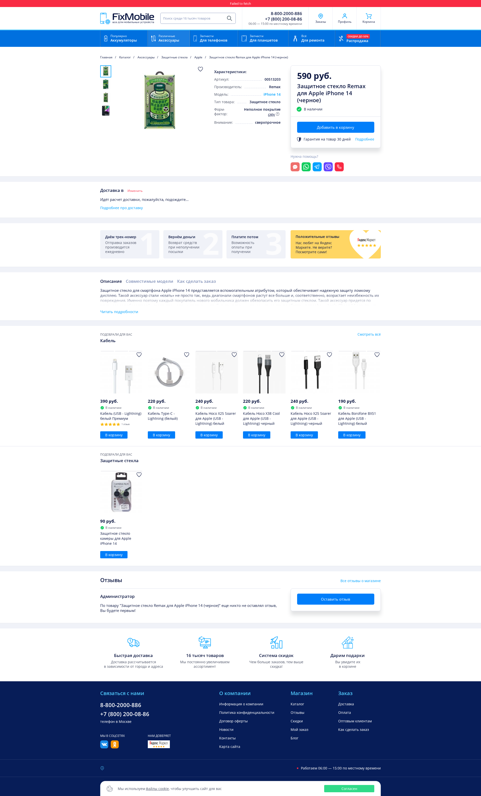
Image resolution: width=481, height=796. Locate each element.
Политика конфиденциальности (246, 712)
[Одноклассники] (115, 746)
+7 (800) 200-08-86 (283, 19)
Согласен (349, 788)
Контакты (373, 3)
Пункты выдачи (286, 3)
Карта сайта (229, 746)
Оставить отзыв (335, 599)
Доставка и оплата (316, 3)
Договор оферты (233, 721)
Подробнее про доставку (121, 208)
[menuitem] (105, 71)
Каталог (297, 704)
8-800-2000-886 (286, 13)
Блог (294, 738)
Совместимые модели (149, 281)
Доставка (346, 704)
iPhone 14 (272, 94)
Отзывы (356, 3)
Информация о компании (241, 704)
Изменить (135, 191)
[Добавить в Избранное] (200, 69)
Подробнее (364, 139)
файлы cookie (157, 788)
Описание (111, 281)
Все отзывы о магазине (360, 581)
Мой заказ (299, 729)
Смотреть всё (369, 334)
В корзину (114, 435)
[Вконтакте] (104, 746)
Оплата (344, 712)
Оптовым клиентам (355, 721)
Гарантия (263, 3)
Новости (226, 729)
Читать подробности (119, 311)
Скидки (340, 3)
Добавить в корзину (335, 127)
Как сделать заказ (196, 281)
